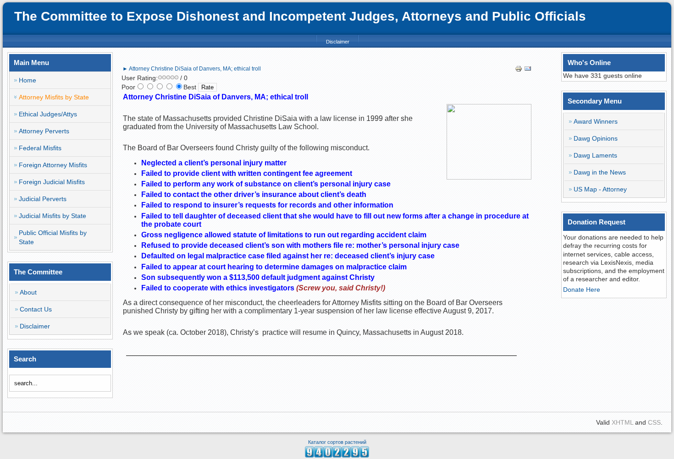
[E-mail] (527, 70)
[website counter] (337, 455)
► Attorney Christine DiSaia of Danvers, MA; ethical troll (191, 69)
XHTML (622, 422)
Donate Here (581, 289)
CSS (654, 422)
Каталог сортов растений (337, 442)
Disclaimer (337, 41)
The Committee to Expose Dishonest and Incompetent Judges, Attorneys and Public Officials (300, 16)
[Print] (518, 70)
